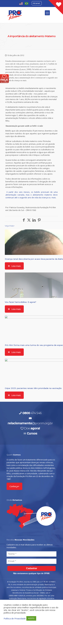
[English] (21, 3)
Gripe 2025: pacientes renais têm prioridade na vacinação (33, 388)
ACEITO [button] (31, 618)
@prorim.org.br (30, 423)
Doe (32, 428)
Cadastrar (31, 568)
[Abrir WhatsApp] (55, 617)
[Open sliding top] (55, 7)
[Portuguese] (27, 3)
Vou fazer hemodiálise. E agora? (20, 302)
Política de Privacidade (15, 618)
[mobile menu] (47, 12)
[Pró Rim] (14, 14)
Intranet (36, 3)
